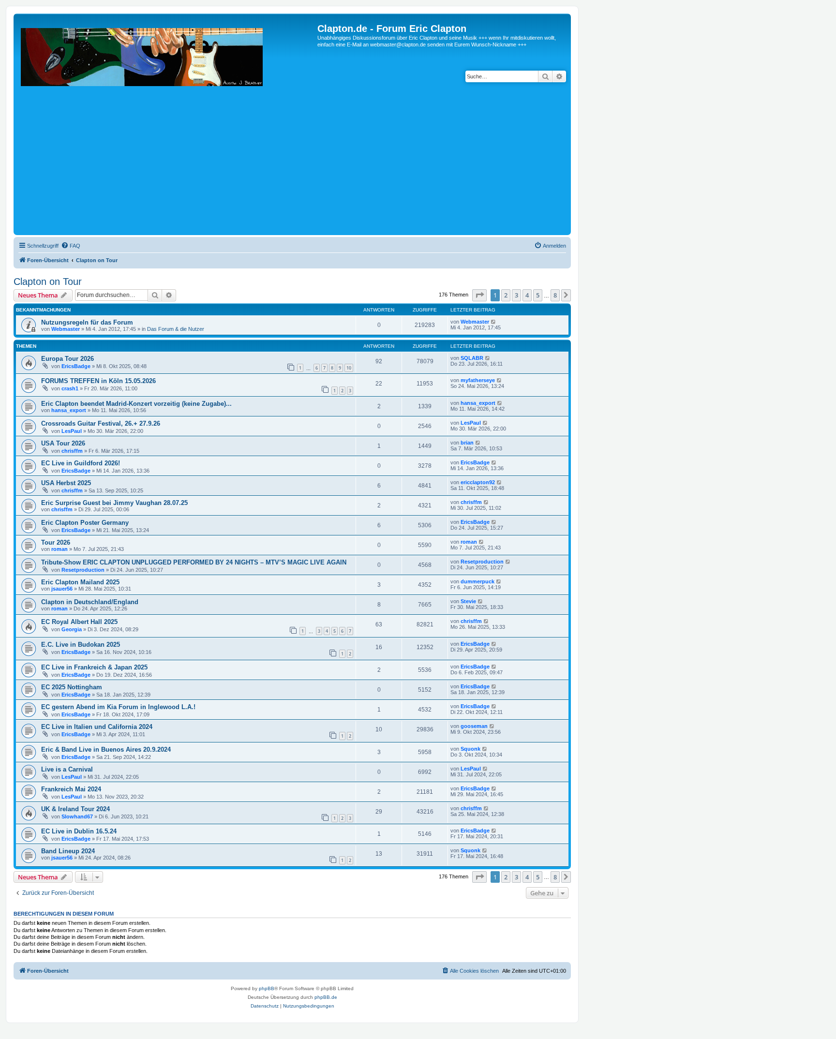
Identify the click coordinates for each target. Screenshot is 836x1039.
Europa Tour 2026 (67, 358)
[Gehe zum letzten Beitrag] (494, 322)
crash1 (69, 388)
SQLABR (472, 358)
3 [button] (516, 295)
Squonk (470, 749)
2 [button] (506, 295)
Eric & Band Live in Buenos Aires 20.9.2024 (106, 749)
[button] (479, 295)
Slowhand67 (77, 816)
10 (348, 368)
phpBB (266, 988)
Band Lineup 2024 (68, 851)
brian (467, 442)
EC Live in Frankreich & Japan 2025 (94, 667)
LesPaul (71, 431)
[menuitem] (70, 246)
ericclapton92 (478, 482)
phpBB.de (325, 997)
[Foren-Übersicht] (166, 128)
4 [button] (527, 295)
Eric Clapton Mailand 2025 (80, 582)
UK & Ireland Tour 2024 (75, 809)
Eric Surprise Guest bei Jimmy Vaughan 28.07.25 (114, 502)
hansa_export (68, 410)
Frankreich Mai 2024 (71, 789)
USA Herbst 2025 (66, 483)
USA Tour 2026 (63, 443)
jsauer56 (62, 589)
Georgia (71, 629)
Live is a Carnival (67, 769)
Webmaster (65, 329)
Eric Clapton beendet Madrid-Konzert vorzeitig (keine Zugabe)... (136, 403)
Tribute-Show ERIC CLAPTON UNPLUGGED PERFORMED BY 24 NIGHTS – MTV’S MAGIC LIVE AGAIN (193, 562)
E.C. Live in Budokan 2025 (80, 644)
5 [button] (537, 295)
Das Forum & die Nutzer (175, 329)
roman (59, 549)
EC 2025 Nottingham (71, 687)
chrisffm (72, 451)
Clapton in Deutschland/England (89, 602)
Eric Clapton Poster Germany (85, 522)
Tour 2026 (55, 542)
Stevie (468, 601)
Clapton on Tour (48, 281)
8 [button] (555, 295)
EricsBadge (75, 366)
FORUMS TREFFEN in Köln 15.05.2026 (98, 381)
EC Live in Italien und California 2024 (96, 726)
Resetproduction (82, 570)
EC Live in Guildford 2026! (80, 463)
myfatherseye (478, 380)
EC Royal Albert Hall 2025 (79, 621)
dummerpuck (477, 581)
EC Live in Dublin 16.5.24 (79, 831)
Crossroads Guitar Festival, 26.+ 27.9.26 (100, 423)
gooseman (474, 726)
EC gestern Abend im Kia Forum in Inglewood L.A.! (118, 707)
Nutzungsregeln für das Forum (87, 322)
